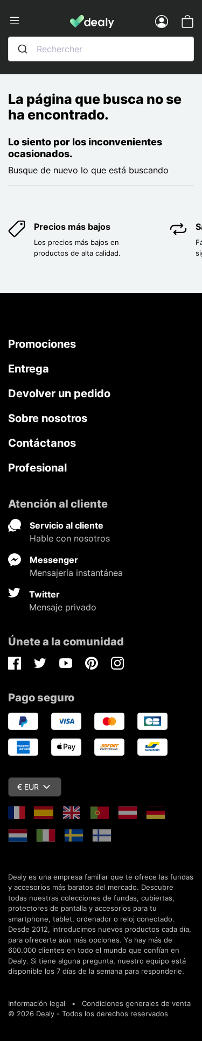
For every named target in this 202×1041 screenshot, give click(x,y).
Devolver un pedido (59, 393)
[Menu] (39, 21)
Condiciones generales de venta (136, 1003)
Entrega (28, 368)
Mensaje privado (62, 607)
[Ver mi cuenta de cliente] (161, 21)
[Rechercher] (23, 49)
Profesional (37, 467)
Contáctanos (42, 443)
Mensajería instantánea (76, 572)
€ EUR (28, 786)
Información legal (36, 1003)
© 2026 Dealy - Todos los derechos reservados (88, 1013)
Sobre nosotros (47, 418)
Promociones (42, 343)
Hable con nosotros (70, 538)
